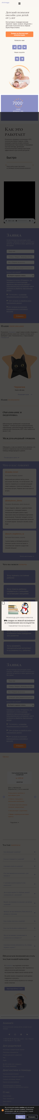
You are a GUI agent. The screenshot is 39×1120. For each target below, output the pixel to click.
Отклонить (31, 1117)
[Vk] (24, 47)
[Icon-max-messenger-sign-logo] (19, 47)
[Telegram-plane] (14, 47)
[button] (19, 4)
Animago (5, 3)
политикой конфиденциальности (15, 1113)
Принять (20, 1117)
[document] (19, 616)
